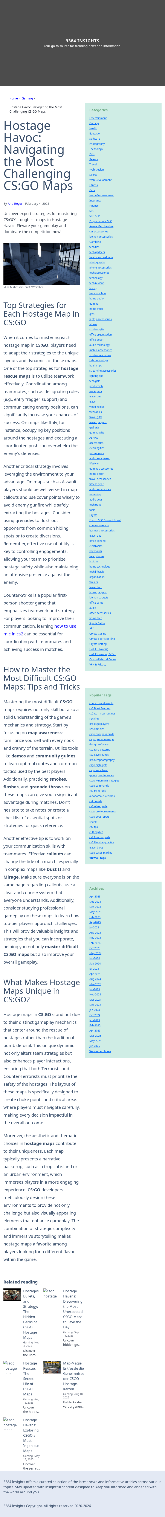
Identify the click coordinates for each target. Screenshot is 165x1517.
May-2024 (95, 953)
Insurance (95, 200)
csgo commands (99, 785)
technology (95, 278)
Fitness (93, 185)
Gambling (95, 242)
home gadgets (98, 592)
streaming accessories (102, 370)
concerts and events (101, 703)
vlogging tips (96, 407)
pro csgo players (99, 724)
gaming (93, 303)
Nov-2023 (95, 938)
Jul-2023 (94, 927)
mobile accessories (100, 350)
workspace (95, 391)
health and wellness (101, 257)
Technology (96, 149)
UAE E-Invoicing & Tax (102, 654)
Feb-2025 (95, 1025)
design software (98, 744)
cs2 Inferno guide (99, 837)
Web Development (100, 180)
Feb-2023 (95, 917)
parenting (95, 494)
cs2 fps (93, 827)
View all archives (100, 1051)
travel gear (95, 396)
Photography (97, 144)
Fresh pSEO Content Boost (105, 520)
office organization (100, 334)
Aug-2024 (95, 979)
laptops (93, 561)
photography (97, 262)
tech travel (95, 505)
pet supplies (96, 453)
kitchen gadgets (98, 597)
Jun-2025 (94, 1046)
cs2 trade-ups (97, 791)
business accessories (102, 530)
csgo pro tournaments (102, 811)
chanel (93, 822)
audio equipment (99, 458)
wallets (93, 582)
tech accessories (99, 273)
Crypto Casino (97, 633)
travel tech (95, 587)
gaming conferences (101, 775)
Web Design (96, 169)
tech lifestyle (96, 572)
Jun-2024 (94, 958)
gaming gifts (96, 432)
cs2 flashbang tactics (101, 842)
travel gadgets (98, 422)
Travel (93, 164)
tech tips (94, 247)
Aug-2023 (95, 932)
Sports (93, 175)
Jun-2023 (94, 989)
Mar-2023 (95, 984)
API (91, 628)
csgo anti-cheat (98, 770)
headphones (96, 556)
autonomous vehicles (102, 796)
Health (93, 128)
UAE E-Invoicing (98, 649)
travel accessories (100, 479)
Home (13, 98)
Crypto (93, 515)
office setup (96, 602)
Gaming (27, 98)
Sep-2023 (95, 922)
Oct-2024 (94, 1015)
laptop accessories (100, 319)
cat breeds (95, 801)
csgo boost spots (99, 816)
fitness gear (96, 484)
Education (95, 133)
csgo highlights (98, 765)
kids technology (98, 360)
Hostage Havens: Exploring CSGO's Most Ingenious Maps (31, 1435)
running (94, 718)
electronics (95, 546)
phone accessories (100, 267)
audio (92, 608)
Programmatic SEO (100, 221)
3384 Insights (82, 41)
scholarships (96, 729)
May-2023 (95, 912)
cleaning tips (96, 448)
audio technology (99, 345)
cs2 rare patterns (99, 749)
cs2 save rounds (99, 755)
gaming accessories (101, 468)
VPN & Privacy (97, 664)
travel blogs (96, 847)
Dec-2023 (95, 907)
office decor (96, 340)
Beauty (93, 159)
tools (92, 510)
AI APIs (93, 438)
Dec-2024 (95, 901)
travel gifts (95, 417)
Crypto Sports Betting (102, 639)
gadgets (94, 427)
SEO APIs (94, 216)
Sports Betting (97, 623)
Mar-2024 (95, 999)
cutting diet (96, 832)
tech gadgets (97, 252)
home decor (96, 474)
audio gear (95, 499)
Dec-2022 (95, 1005)
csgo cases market (100, 853)
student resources (100, 355)
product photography (102, 760)
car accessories (98, 231)
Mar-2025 (95, 1036)
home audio (96, 298)
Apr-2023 (95, 896)
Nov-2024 (95, 994)
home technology (99, 566)
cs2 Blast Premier (99, 708)
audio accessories (100, 489)
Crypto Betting (98, 644)
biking (92, 288)
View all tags (97, 858)
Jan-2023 (94, 1020)
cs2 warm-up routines (102, 713)
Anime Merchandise (101, 226)
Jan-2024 (94, 1010)
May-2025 (95, 1041)
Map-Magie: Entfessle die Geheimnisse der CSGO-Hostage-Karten (73, 1376)
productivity (96, 386)
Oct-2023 (94, 948)
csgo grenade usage (101, 739)
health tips (95, 365)
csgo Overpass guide (101, 734)
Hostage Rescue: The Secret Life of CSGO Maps (30, 1378)
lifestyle (94, 463)
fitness (93, 324)
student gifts (96, 329)
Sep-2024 (95, 963)
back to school (97, 293)
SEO (91, 211)
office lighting (97, 541)
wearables (95, 412)
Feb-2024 (95, 943)
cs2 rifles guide (98, 806)
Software (94, 138)
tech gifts (94, 381)
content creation (99, 525)
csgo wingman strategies (104, 780)
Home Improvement (101, 195)
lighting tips (96, 376)
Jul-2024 (94, 969)
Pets (92, 154)
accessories (96, 443)
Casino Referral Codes (102, 659)
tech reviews (96, 283)
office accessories (100, 613)
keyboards (95, 551)
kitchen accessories (101, 236)
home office (96, 309)
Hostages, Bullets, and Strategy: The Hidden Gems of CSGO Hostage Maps (31, 1314)
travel (92, 401)
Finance (94, 206)
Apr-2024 (95, 974)
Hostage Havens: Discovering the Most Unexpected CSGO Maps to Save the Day (73, 1309)
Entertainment (98, 118)
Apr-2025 (95, 1030)
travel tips (95, 535)
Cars (92, 190)
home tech (95, 618)
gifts (92, 314)
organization (96, 577)
